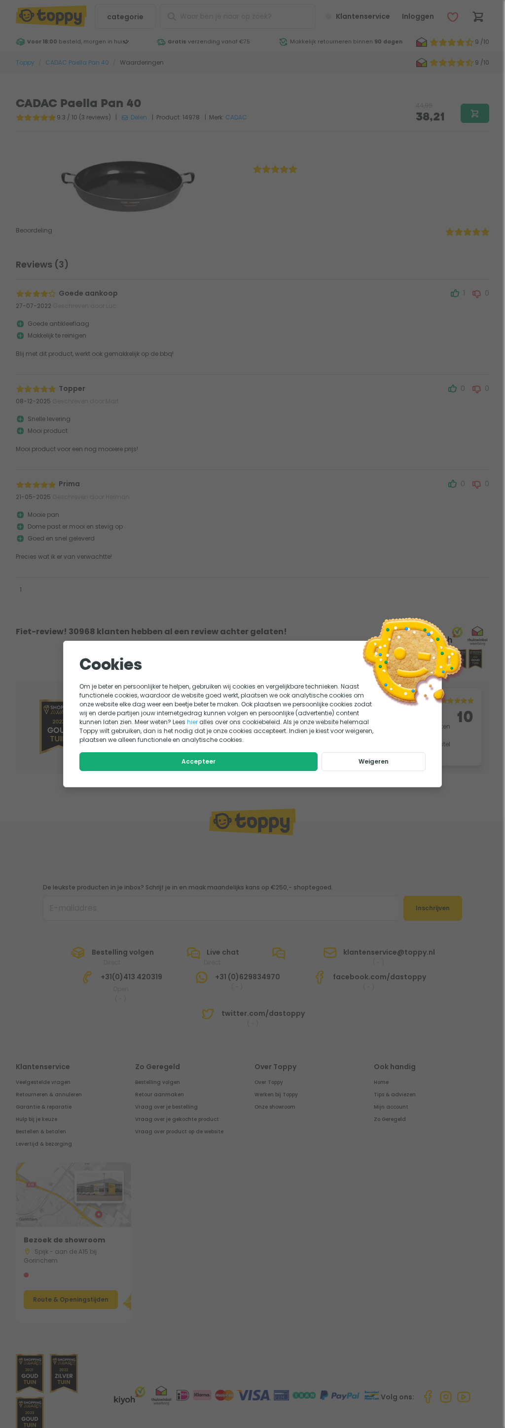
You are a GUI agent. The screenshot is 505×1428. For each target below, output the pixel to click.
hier (192, 722)
